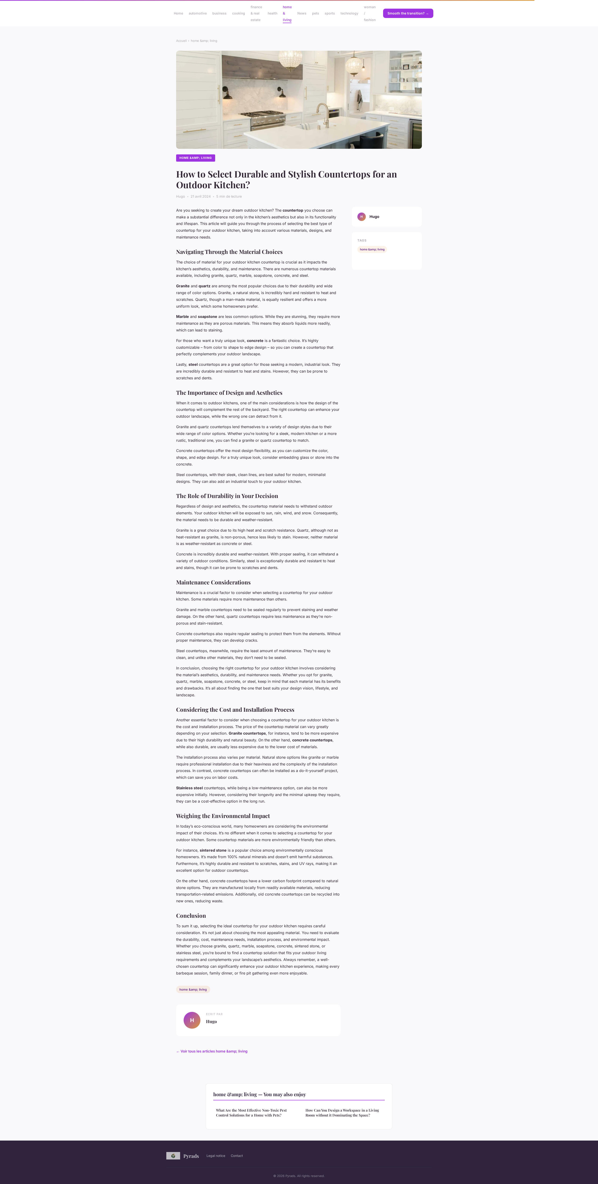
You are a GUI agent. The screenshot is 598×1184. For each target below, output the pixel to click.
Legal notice (215, 1156)
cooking (238, 13)
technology (349, 13)
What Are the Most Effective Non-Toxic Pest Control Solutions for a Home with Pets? (251, 1112)
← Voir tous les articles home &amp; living (212, 1051)
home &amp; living (204, 41)
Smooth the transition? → (408, 13)
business (219, 13)
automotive (198, 13)
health (272, 13)
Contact (237, 1156)
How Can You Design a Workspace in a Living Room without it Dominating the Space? (342, 1112)
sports (330, 13)
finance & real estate (256, 13)
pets (315, 13)
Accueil (181, 41)
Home (178, 13)
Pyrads (191, 1155)
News (301, 13)
